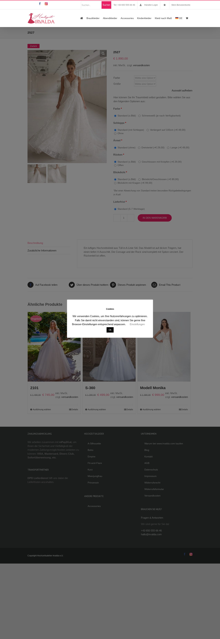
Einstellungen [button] (137, 324)
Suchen (106, 5)
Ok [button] (110, 330)
